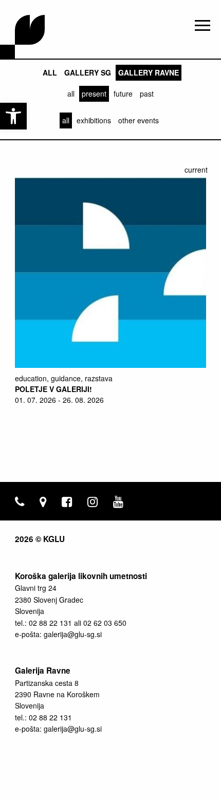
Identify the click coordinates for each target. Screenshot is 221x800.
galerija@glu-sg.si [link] (73, 634)
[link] (13, 116)
